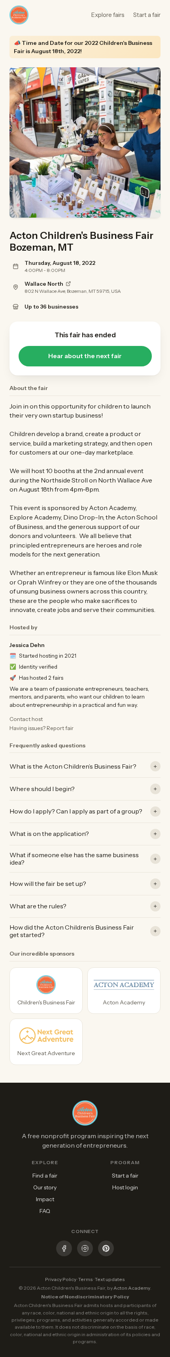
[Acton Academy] (124, 990)
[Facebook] (64, 1249)
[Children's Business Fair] (46, 990)
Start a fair (147, 14)
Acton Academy (131, 1288)
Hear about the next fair (85, 356)
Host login (125, 1187)
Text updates (110, 1279)
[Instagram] (85, 1249)
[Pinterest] (106, 1249)
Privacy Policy (60, 1279)
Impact (45, 1199)
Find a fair (44, 1175)
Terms (85, 1279)
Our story (45, 1187)
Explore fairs (108, 14)
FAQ (45, 1211)
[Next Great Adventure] (46, 1042)
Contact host (26, 719)
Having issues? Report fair (41, 728)
